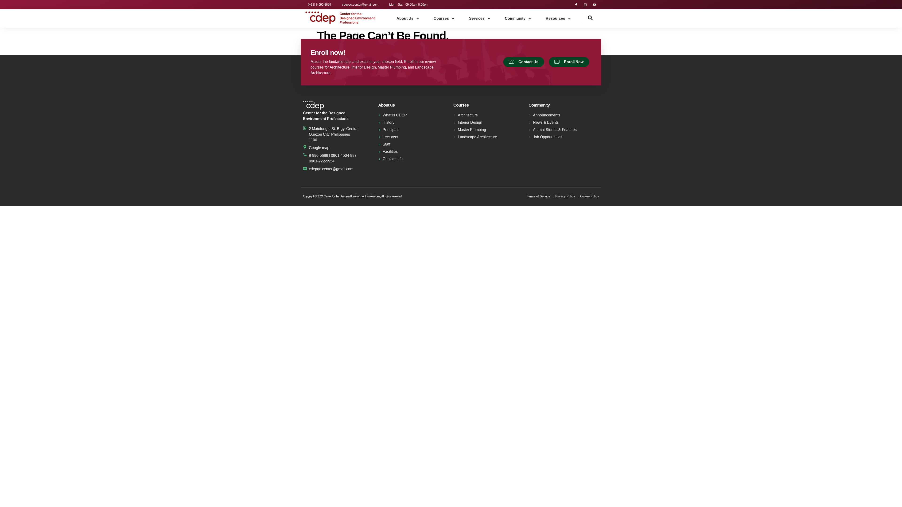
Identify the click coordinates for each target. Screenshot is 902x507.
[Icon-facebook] (576, 4)
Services (477, 18)
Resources (555, 18)
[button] (587, 19)
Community (515, 18)
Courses (441, 18)
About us (405, 18)
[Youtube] (594, 4)
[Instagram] (585, 4)
